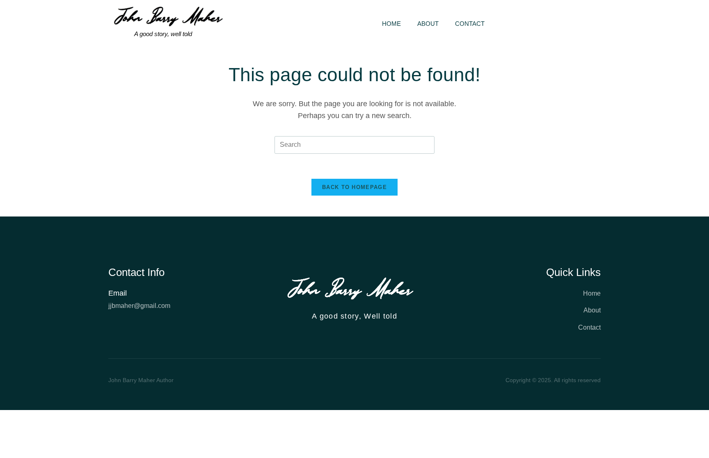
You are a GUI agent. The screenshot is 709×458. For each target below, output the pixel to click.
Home (391, 23)
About (428, 23)
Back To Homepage (354, 187)
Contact (470, 23)
